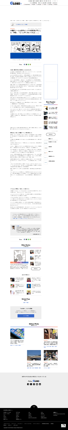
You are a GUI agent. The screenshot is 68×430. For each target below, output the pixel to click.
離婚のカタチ (6, 419)
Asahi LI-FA (42, 416)
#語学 (24, 302)
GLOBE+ (16, 3)
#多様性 (19, 345)
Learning (50, 4)
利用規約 (52, 423)
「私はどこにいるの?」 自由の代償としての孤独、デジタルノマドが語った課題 (50, 364)
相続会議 (42, 413)
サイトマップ (14, 423)
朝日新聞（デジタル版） (7, 412)
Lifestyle (39, 4)
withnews (5, 417)
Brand (55, 4)
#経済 (56, 346)
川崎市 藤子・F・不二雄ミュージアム (19, 218)
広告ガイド (10, 425)
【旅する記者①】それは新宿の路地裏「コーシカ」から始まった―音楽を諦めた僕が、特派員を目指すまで (50, 343)
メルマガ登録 (26, 315)
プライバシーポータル (27, 423)
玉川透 (18, 225)
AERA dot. (17, 416)
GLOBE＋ (30, 413)
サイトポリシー (20, 423)
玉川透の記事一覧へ (36, 234)
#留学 (50, 346)
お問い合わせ (16, 425)
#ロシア (45, 346)
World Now (27, 4)
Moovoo (5, 416)
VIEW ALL (36, 268)
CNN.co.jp (17, 413)
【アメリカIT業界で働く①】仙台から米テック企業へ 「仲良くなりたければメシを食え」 (17, 342)
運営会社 (5, 425)
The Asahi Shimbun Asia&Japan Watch (59, 413)
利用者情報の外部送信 (45, 423)
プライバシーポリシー (36, 423)
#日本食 (16, 345)
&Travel (8, 413)
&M (4, 413)
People (33, 4)
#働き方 (11, 345)
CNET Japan (18, 412)
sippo (29, 412)
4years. (42, 412)
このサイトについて (7, 423)
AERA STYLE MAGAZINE (32, 417)
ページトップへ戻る (34, 408)
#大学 (48, 346)
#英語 (27, 302)
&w (5, 413)
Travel (44, 4)
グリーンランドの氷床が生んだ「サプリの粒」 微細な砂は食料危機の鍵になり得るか (34, 364)
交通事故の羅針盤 (43, 417)
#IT (13, 345)
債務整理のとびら (19, 419)
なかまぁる (30, 416)
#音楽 (45, 347)
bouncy (17, 417)
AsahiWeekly (55, 415)
